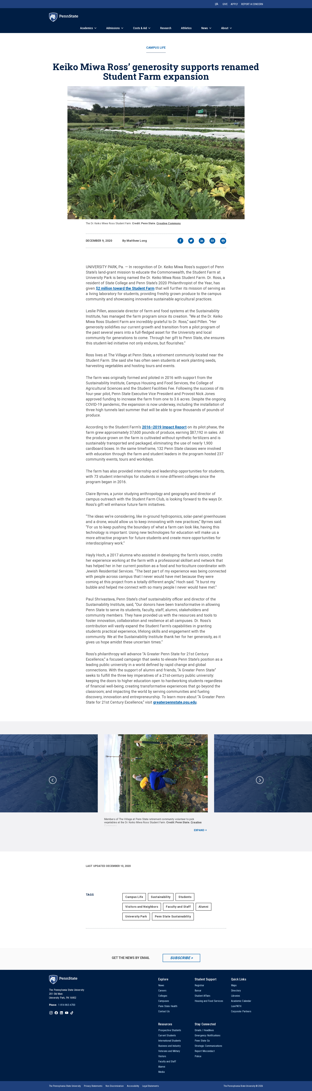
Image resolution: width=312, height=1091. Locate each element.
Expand (199, 830)
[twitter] (191, 241)
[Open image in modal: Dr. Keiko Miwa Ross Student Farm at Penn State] (156, 152)
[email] (212, 241)
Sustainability (161, 897)
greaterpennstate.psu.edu (174, 702)
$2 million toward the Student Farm (125, 288)
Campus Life (156, 47)
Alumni (203, 906)
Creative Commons (168, 223)
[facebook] (180, 241)
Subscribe (180, 958)
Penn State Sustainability (173, 916)
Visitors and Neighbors (141, 906)
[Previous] (52, 779)
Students (184, 897)
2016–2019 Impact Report (164, 427)
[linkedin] (202, 241)
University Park (136, 916)
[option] (156, 783)
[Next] (259, 779)
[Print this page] (223, 241)
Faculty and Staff (178, 906)
